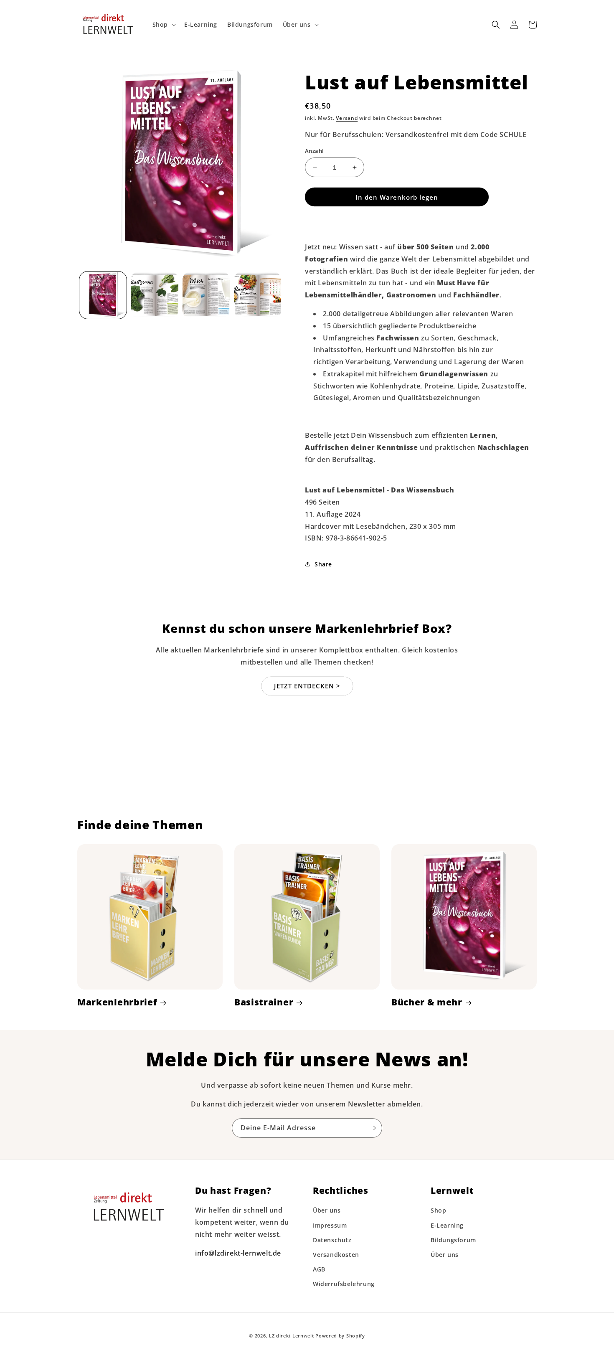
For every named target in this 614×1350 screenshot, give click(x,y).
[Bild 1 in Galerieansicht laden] (103, 295)
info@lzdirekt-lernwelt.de (238, 1253)
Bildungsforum (453, 1240)
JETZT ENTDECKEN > (307, 686)
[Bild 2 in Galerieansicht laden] (154, 295)
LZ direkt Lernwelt (291, 1335)
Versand (347, 118)
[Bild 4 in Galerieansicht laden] (257, 295)
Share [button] (323, 564)
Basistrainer (263, 1002)
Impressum (330, 1225)
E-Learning (447, 1225)
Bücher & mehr (426, 1002)
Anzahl (314, 151)
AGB (319, 1269)
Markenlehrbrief (117, 1002)
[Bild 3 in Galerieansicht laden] (206, 295)
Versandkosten (336, 1255)
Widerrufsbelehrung (344, 1284)
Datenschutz (332, 1240)
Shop (438, 1210)
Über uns (327, 1210)
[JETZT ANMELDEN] (372, 1128)
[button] (163, 24)
